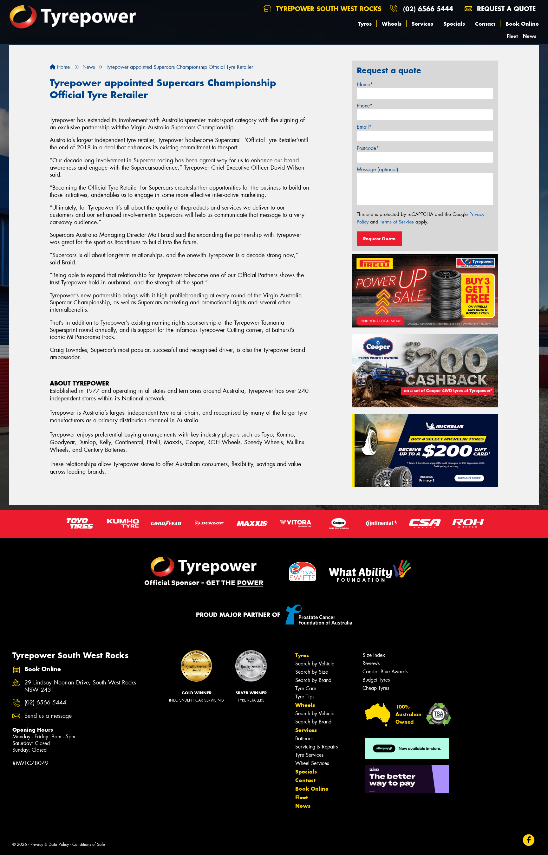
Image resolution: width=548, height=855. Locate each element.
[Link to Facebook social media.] (529, 840)
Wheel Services (312, 763)
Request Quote (379, 239)
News (529, 36)
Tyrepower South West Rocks (328, 9)
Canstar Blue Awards (385, 671)
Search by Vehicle (314, 663)
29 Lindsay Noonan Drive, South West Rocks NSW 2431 (80, 686)
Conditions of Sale (88, 844)
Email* (364, 127)
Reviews (371, 663)
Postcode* (368, 148)
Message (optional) (377, 169)
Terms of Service (397, 222)
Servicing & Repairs (316, 746)
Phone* (365, 105)
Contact (485, 23)
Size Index (373, 655)
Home (62, 67)
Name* (365, 84)
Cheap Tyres (375, 688)
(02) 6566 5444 (428, 9)
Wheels (391, 23)
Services (422, 23)
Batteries (304, 738)
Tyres (365, 23)
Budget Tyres (376, 680)
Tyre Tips (304, 696)
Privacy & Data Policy (49, 844)
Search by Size (311, 672)
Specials (454, 23)
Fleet (512, 36)
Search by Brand (313, 680)
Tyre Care (305, 688)
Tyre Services (309, 755)
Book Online (522, 23)
